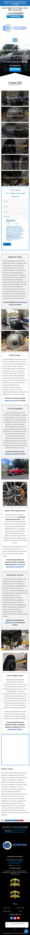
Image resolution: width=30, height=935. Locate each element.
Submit (7, 244)
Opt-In (9, 223)
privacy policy (9, 235)
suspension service (11, 622)
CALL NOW (15, 69)
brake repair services (12, 400)
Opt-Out (17, 223)
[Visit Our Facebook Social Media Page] (11, 918)
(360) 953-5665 (15, 16)
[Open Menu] (15, 40)
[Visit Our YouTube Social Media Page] (18, 918)
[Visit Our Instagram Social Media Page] (15, 918)
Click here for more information (18, 3)
